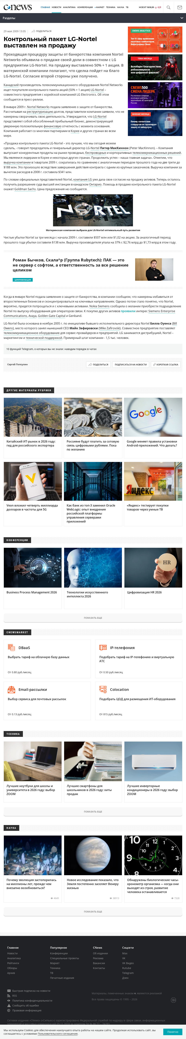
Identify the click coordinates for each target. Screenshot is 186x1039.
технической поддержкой (44, 338)
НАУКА (120, 7)
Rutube (126, 968)
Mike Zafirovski (110, 328)
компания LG (82, 179)
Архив (11, 973)
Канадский (11, 85)
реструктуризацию (40, 112)
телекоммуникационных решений (156, 153)
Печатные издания (62, 978)
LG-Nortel (97, 90)
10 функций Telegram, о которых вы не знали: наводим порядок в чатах (51, 349)
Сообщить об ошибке (25, 1005)
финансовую (52, 126)
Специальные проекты (64, 958)
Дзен (125, 978)
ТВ (127, 7)
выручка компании (17, 162)
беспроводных (95, 153)
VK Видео (128, 963)
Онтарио (95, 184)
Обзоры (12, 968)
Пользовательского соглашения (58, 1033)
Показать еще (93, 617)
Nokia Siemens (99, 306)
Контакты (99, 968)
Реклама (98, 958)
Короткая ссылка (167, 364)
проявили (128, 311)
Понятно (172, 1032)
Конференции (59, 953)
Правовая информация (26, 1010)
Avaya (33, 316)
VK (123, 958)
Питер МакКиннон (114, 148)
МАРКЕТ (100, 7)
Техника (55, 968)
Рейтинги (13, 963)
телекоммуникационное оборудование (32, 333)
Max (124, 953)
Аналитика (69, 7)
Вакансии (99, 963)
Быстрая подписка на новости (31, 990)
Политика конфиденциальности (32, 1000)
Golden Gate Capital (51, 316)
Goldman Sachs (25, 189)
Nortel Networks (38, 107)
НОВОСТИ (56, 7)
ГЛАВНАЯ (45, 7)
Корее (75, 131)
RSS (14, 995)
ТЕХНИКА (110, 7)
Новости (12, 953)
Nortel (95, 148)
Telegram (128, 973)
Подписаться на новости (131, 364)
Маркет (55, 963)
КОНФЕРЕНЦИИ (85, 7)
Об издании (100, 953)
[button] (168, 7)
